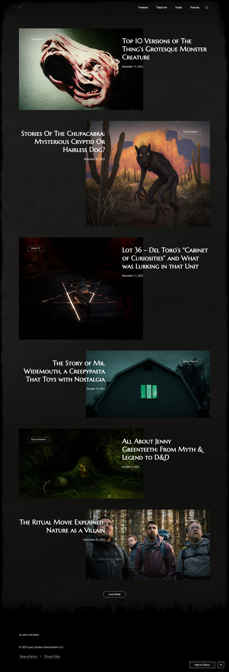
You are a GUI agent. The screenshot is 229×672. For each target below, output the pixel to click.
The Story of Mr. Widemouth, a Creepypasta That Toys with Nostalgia (64, 371)
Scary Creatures (190, 131)
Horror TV (35, 248)
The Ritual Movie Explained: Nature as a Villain (62, 526)
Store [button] (178, 7)
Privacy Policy (52, 656)
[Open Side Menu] (207, 7)
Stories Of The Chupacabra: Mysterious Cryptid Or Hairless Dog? (63, 141)
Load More (115, 594)
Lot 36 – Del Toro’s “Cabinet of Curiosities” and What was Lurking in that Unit (165, 258)
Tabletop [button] (161, 7)
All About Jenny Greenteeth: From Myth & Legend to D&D (162, 449)
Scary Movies (37, 39)
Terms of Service (28, 656)
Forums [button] (194, 7)
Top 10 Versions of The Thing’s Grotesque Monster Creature (164, 49)
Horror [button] (143, 7)
